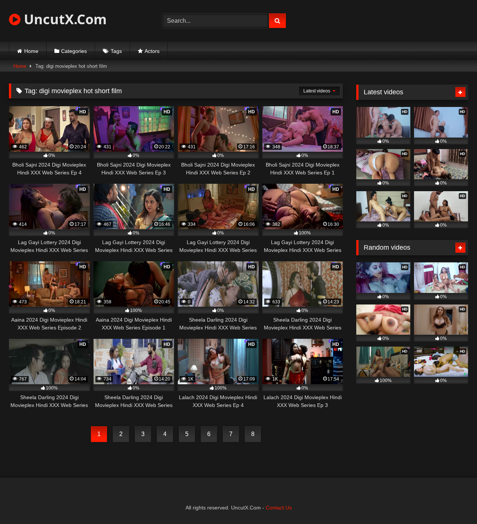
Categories (74, 51)
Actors (152, 51)
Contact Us (279, 508)
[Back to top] (454, 502)
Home (31, 51)
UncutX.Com (63, 19)
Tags (116, 51)
